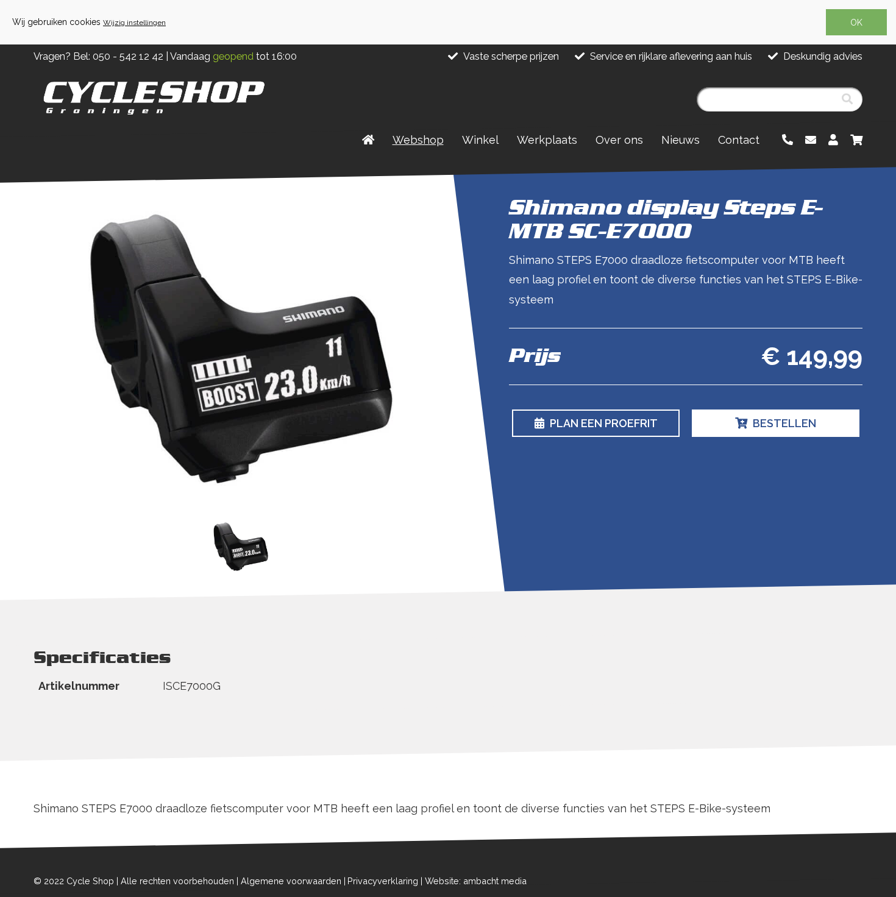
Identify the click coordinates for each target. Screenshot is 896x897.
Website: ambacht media (476, 881)
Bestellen (783, 423)
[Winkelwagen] (856, 139)
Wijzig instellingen (134, 22)
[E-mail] (810, 139)
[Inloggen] (833, 139)
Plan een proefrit (602, 423)
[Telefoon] (787, 139)
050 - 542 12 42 (128, 56)
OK (856, 22)
